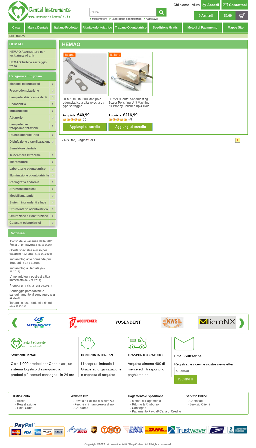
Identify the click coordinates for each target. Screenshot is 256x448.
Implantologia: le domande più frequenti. (30, 261)
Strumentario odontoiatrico (29, 209)
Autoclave (152, 18)
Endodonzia (18, 104)
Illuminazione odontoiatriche (29, 175)
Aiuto (196, 5)
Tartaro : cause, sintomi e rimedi (31, 304)
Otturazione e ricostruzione (29, 216)
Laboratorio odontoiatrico (127, 18)
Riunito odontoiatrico (97, 27)
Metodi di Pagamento (202, 27)
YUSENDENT (128, 322)
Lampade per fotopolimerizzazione (24, 126)
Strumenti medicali (23, 189)
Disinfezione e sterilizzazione (30, 141)
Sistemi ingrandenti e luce (28, 202)
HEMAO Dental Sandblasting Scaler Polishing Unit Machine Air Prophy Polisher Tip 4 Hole (129, 102)
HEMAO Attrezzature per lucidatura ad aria (27, 53)
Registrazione (26, 404)
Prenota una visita (31, 285)
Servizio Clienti (200, 404)
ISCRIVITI (185, 379)
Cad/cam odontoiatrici (25, 223)
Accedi (213, 5)
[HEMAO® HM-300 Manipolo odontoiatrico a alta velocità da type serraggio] (85, 74)
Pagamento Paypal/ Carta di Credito (156, 411)
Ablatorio (16, 117)
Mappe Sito (236, 27)
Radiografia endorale (24, 182)
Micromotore (99, 18)
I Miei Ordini (25, 408)
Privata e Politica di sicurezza (94, 401)
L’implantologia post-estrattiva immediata (30, 278)
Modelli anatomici (22, 195)
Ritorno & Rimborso (145, 404)
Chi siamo (181, 5)
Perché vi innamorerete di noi (94, 404)
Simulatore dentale (23, 148)
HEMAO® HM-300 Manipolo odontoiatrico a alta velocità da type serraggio (83, 102)
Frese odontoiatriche (24, 90)
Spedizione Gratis (165, 27)
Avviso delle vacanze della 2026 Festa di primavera (32, 243)
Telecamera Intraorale (25, 155)
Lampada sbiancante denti (28, 97)
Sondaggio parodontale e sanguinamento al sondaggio (33, 294)
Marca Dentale (38, 27)
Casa (16, 27)
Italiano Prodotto (66, 27)
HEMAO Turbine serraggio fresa (28, 64)
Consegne (139, 408)
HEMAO (16, 44)
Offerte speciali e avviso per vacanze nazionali (31, 252)
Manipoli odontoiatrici (25, 84)
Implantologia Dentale (28, 270)
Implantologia (19, 111)
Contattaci (238, 5)
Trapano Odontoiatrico (130, 27)
